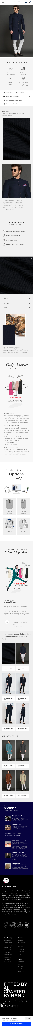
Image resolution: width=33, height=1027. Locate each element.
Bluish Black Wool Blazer (24, 698)
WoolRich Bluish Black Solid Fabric (13, 668)
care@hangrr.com (9, 836)
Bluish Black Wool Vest (24, 728)
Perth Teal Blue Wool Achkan (12, 765)
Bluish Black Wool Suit (10, 698)
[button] (16, 31)
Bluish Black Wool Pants (10, 728)
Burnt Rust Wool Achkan (10, 795)
